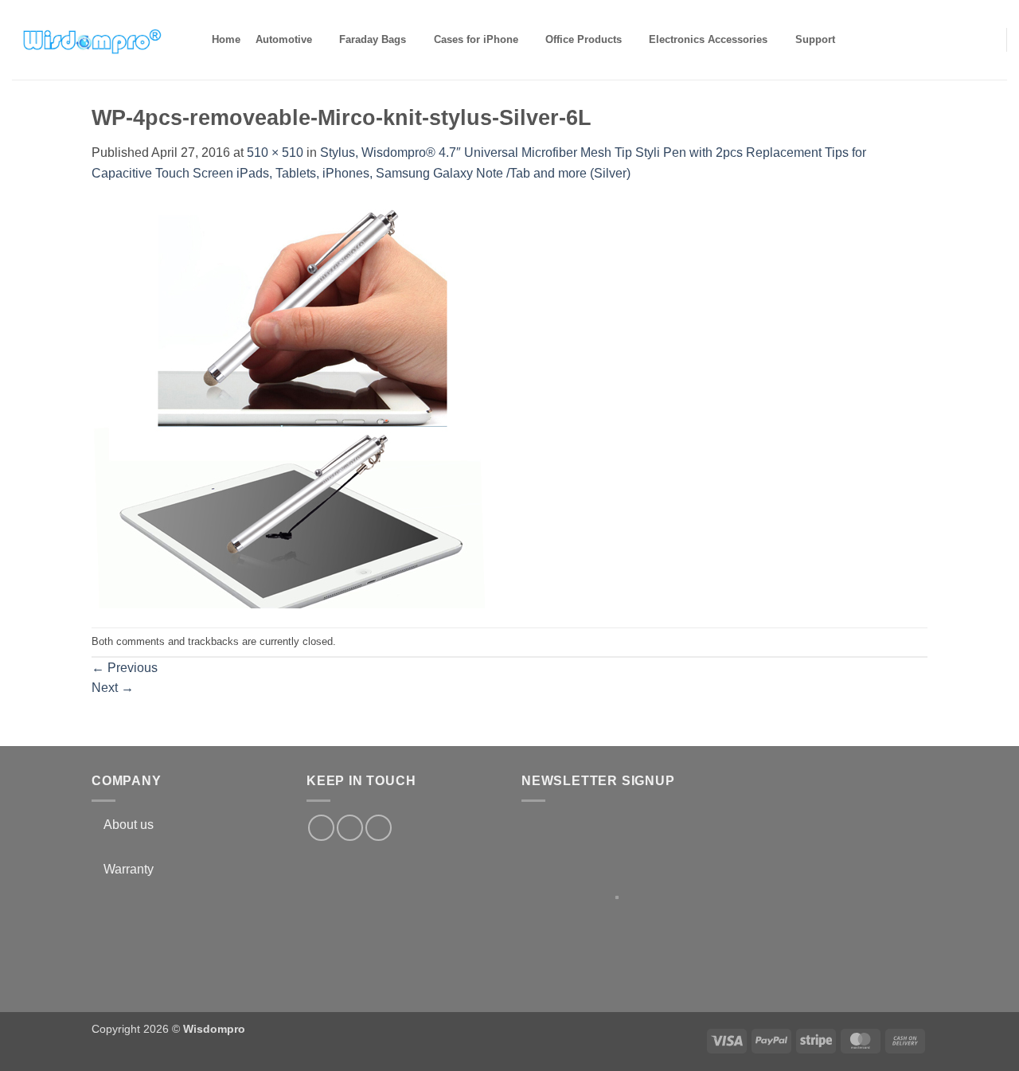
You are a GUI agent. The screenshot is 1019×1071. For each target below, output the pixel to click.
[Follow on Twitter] (350, 828)
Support (815, 39)
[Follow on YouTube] (378, 828)
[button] (984, 39)
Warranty (128, 869)
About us (128, 824)
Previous (125, 667)
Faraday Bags (372, 39)
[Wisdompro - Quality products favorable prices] (91, 40)
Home (226, 39)
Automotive (284, 39)
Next (113, 687)
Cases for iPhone (476, 39)
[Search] (856, 40)
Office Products (583, 39)
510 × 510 (275, 152)
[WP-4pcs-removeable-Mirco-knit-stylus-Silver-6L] (295, 404)
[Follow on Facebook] (321, 828)
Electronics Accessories (708, 39)
